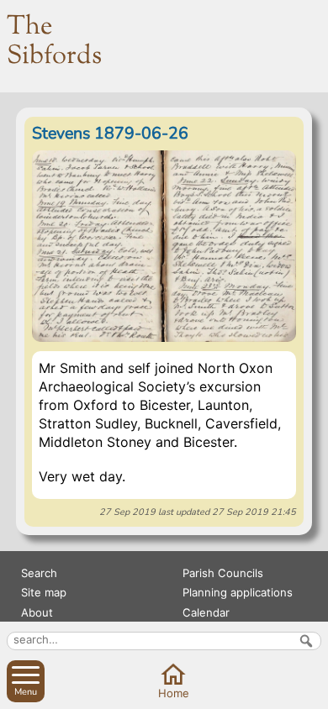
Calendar (206, 612)
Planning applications (238, 592)
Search (39, 573)
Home (173, 693)
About (37, 612)
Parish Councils (223, 573)
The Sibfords (54, 41)
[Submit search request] (306, 641)
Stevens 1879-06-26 (110, 133)
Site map (43, 592)
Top (311, 692)
